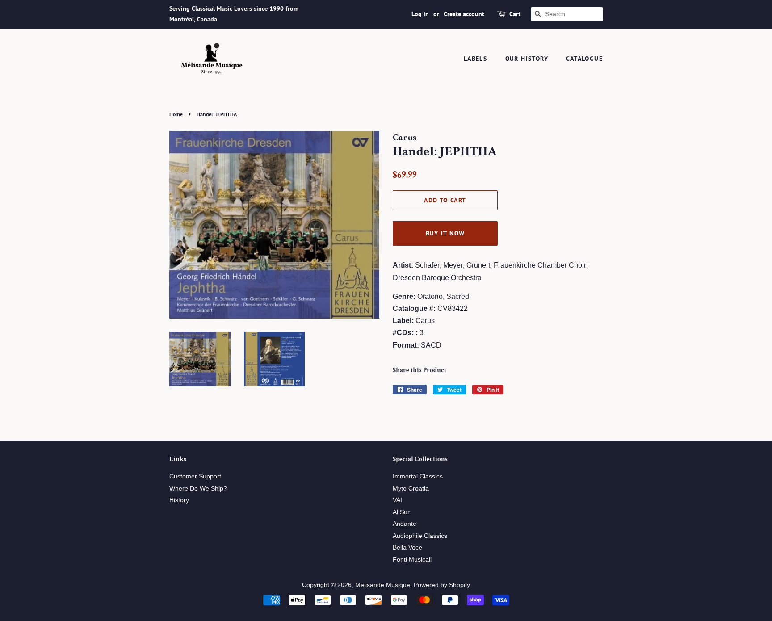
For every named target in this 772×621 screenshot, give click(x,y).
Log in (420, 14)
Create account (464, 14)
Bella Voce (407, 547)
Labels (475, 59)
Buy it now (445, 233)
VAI (397, 500)
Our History (526, 59)
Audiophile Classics (420, 536)
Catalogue (584, 59)
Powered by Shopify (442, 585)
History (179, 500)
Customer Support (195, 476)
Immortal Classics (418, 476)
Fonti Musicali (412, 559)
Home (176, 114)
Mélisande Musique (382, 585)
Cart (514, 14)
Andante (404, 523)
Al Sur (401, 512)
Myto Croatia (411, 488)
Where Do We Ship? (198, 488)
